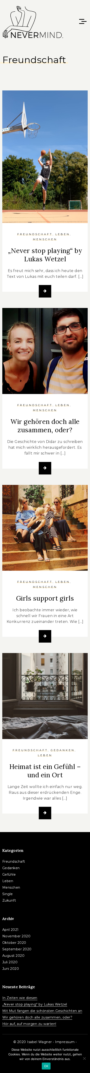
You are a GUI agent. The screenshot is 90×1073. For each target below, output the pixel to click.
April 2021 (10, 930)
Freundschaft (35, 234)
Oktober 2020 (14, 943)
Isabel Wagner (39, 1042)
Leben (62, 234)
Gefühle (9, 874)
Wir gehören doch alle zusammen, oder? (45, 425)
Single (7, 894)
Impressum (65, 1042)
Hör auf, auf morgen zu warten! (29, 1024)
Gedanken (63, 750)
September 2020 (17, 949)
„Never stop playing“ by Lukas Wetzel (45, 255)
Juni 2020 (10, 969)
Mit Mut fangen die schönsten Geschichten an (42, 1011)
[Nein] (84, 1058)
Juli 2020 (10, 962)
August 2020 (13, 956)
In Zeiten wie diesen (19, 998)
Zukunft (9, 900)
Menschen (45, 239)
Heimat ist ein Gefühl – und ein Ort (45, 770)
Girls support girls (45, 598)
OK (46, 1066)
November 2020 (16, 936)
